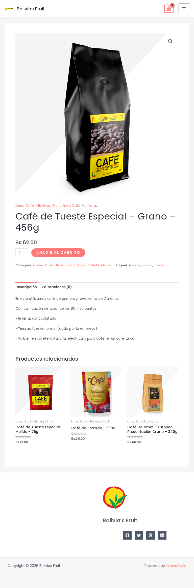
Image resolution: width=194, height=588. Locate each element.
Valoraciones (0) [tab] (56, 287)
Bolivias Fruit (31, 9)
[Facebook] (127, 535)
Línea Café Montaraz (80, 205)
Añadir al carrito (58, 252)
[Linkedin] (162, 535)
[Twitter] (139, 535)
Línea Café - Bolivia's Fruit (37, 205)
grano (147, 265)
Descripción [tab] (26, 287)
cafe (136, 265)
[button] (170, 41)
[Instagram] (150, 535)
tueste (158, 265)
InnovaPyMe (176, 565)
